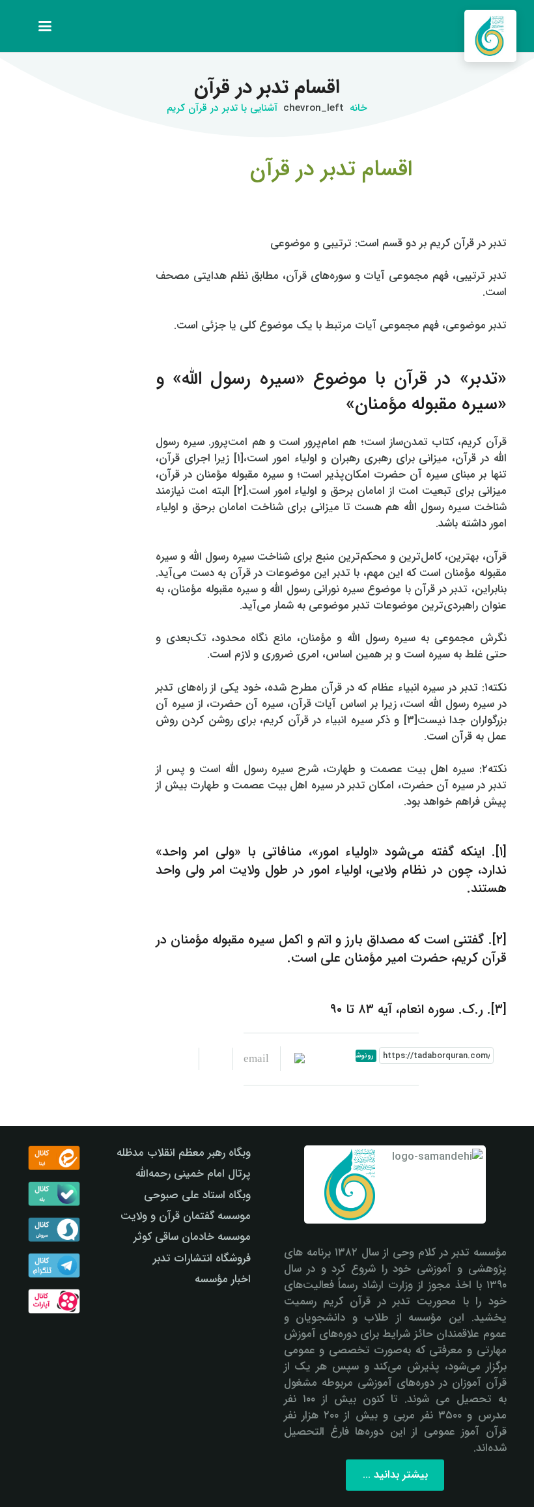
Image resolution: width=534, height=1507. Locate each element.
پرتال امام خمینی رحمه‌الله (193, 1174)
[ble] (54, 1193)
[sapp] (54, 1229)
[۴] (54, 1301)
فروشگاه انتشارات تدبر (202, 1258)
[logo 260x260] (490, 36)
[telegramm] (54, 1265)
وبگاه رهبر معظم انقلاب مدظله (184, 1153)
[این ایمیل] (250, 1059)
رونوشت (364, 1055)
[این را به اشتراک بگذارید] (215, 1059)
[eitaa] (54, 1157)
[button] (45, 26)
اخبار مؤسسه (223, 1279)
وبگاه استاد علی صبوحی (197, 1195)
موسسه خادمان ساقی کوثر (192, 1237)
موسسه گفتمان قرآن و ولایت (185, 1216)
